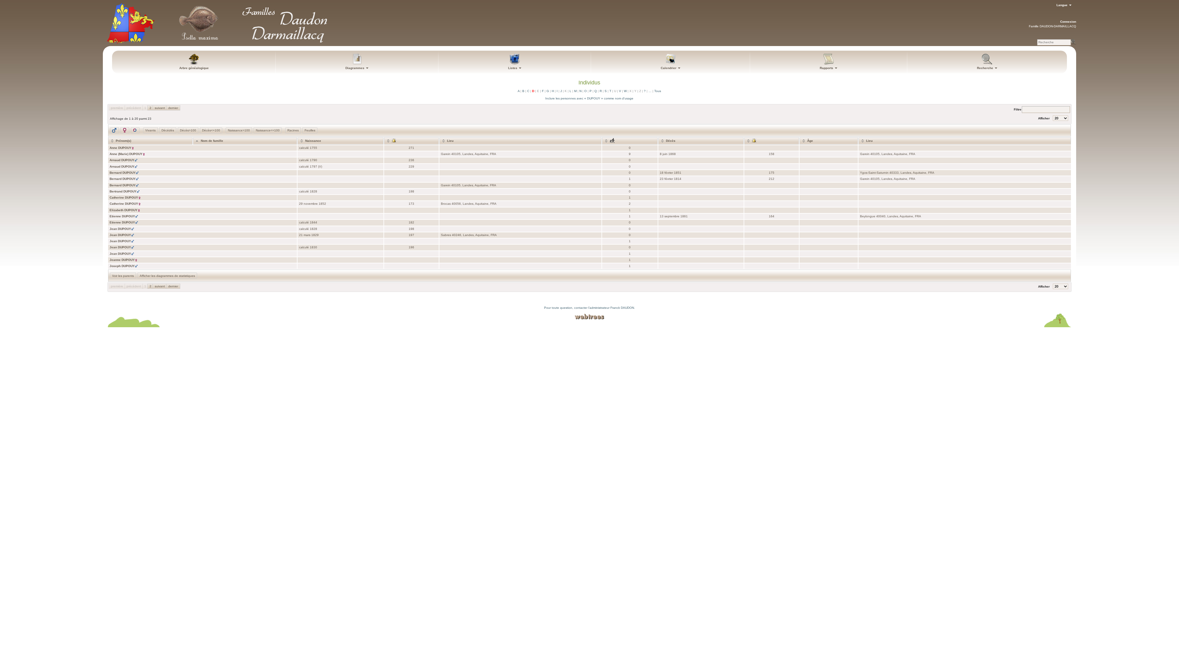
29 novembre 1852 (312, 203)
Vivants (150, 130)
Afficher (1044, 118)
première (117, 108)
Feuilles (310, 130)
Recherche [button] (985, 68)
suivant (160, 108)
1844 (313, 222)
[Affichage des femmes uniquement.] (124, 130)
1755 (313, 147)
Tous (657, 91)
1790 (313, 160)
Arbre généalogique (194, 68)
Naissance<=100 (268, 130)
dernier (173, 108)
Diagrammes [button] (355, 68)
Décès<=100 (211, 130)
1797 (313, 166)
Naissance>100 (239, 130)
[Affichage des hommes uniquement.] (114, 130)
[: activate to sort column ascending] (411, 141)
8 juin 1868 (668, 154)
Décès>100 (188, 130)
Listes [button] (513, 68)
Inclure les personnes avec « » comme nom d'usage (589, 98)
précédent (133, 108)
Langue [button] (1062, 5)
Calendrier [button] (669, 68)
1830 (313, 247)
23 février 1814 (670, 178)
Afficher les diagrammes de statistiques (167, 275)
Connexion (1068, 21)
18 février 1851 (670, 172)
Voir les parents (123, 275)
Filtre (1017, 109)
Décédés (167, 130)
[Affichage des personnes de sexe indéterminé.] (135, 130)
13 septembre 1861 (674, 216)
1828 (313, 191)
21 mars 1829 (309, 235)
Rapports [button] (827, 68)
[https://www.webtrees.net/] (589, 316)
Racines (293, 130)
